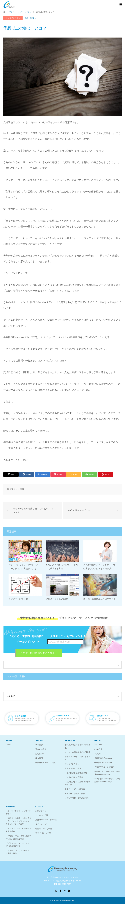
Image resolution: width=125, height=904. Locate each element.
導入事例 (39, 758)
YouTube (98, 745)
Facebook (60, 890)
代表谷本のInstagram (103, 762)
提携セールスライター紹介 (46, 820)
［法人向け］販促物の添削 (76, 773)
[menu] (120, 4)
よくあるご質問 (41, 815)
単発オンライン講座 (73, 768)
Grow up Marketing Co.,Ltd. (65, 900)
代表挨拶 (39, 745)
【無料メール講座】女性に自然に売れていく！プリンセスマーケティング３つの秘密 (18, 821)
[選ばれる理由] (22, 726)
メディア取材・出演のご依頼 (77, 798)
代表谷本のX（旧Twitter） (105, 767)
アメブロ (98, 754)
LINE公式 (98, 749)
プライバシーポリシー (44, 833)
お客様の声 (40, 754)
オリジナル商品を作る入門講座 (77, 752)
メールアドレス (27, 641)
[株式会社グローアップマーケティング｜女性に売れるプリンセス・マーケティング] (9, 4)
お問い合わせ (40, 811)
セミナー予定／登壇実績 (75, 789)
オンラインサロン (13, 18)
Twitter (56, 890)
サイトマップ (40, 824)
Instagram (64, 890)
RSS (69, 890)
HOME (8, 745)
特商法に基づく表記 (43, 829)
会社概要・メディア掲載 (45, 762)
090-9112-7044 (64, 884)
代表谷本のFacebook (103, 758)
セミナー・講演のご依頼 (75, 793)
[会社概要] (62, 726)
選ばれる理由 (40, 749)
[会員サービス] (103, 726)
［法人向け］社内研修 (74, 777)
